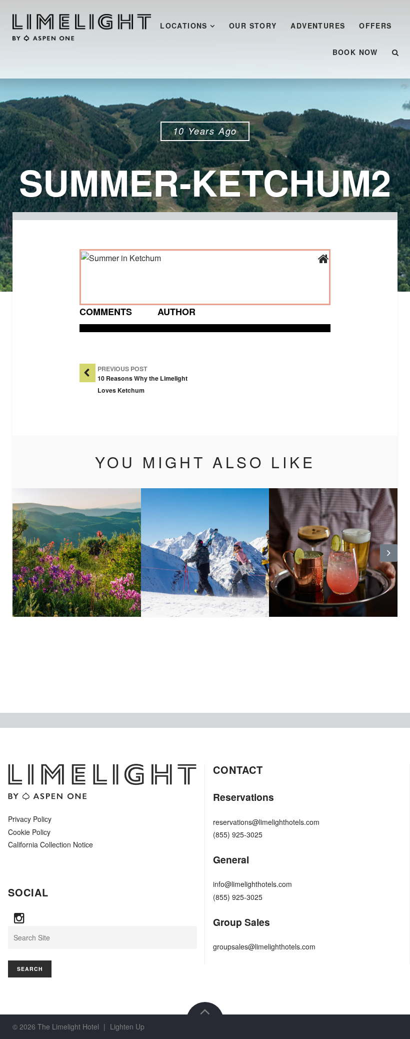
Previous (21, 561)
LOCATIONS (184, 26)
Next (388, 561)
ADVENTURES (317, 26)
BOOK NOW (355, 52)
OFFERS (375, 26)
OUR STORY (253, 26)
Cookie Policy (29, 832)
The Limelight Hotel (68, 1026)
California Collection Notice (50, 844)
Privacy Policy (30, 819)
